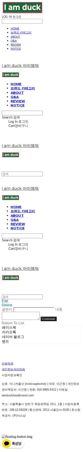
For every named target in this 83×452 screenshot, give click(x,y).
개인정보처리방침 (13, 369)
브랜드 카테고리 (21, 32)
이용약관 (8, 363)
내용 (58, 309)
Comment (48, 318)
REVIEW (16, 45)
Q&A (14, 41)
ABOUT (15, 37)
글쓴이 (7, 309)
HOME (15, 28)
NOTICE (16, 49)
